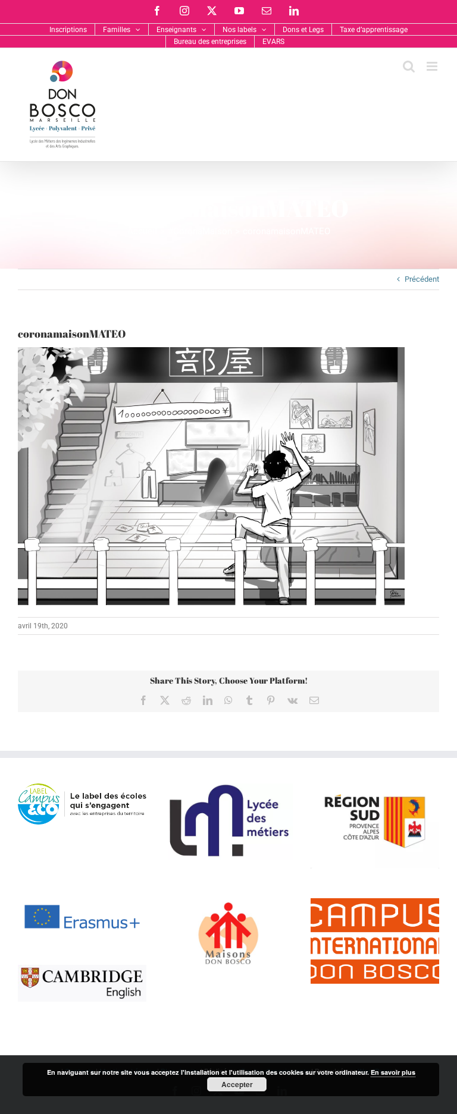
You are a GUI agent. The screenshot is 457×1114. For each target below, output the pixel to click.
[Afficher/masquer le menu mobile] (433, 66)
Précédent (422, 279)
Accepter (237, 1084)
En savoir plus (393, 1072)
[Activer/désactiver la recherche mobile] (409, 66)
